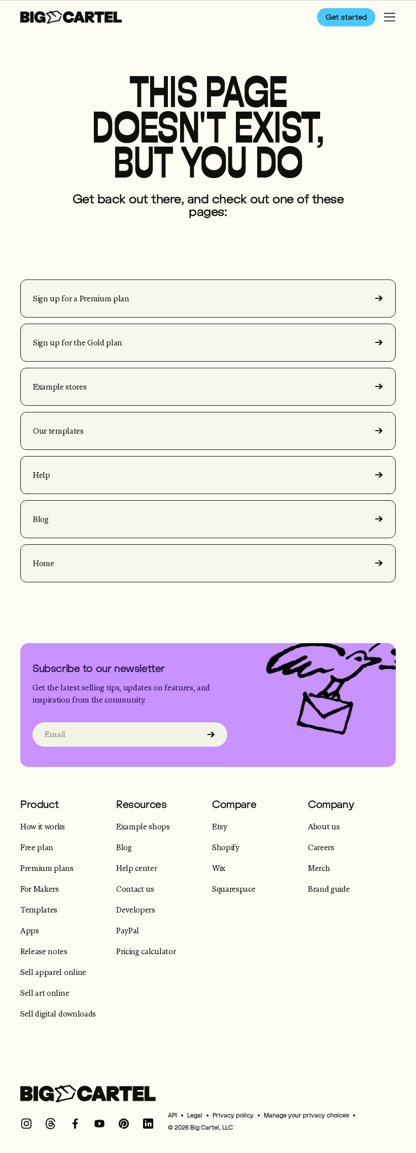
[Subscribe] (211, 734)
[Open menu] (390, 17)
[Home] (71, 17)
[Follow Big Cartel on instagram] (26, 1123)
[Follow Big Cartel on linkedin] (148, 1123)
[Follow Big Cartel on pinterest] (124, 1123)
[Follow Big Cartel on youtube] (99, 1123)
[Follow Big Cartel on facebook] (75, 1123)
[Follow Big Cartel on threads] (51, 1123)
